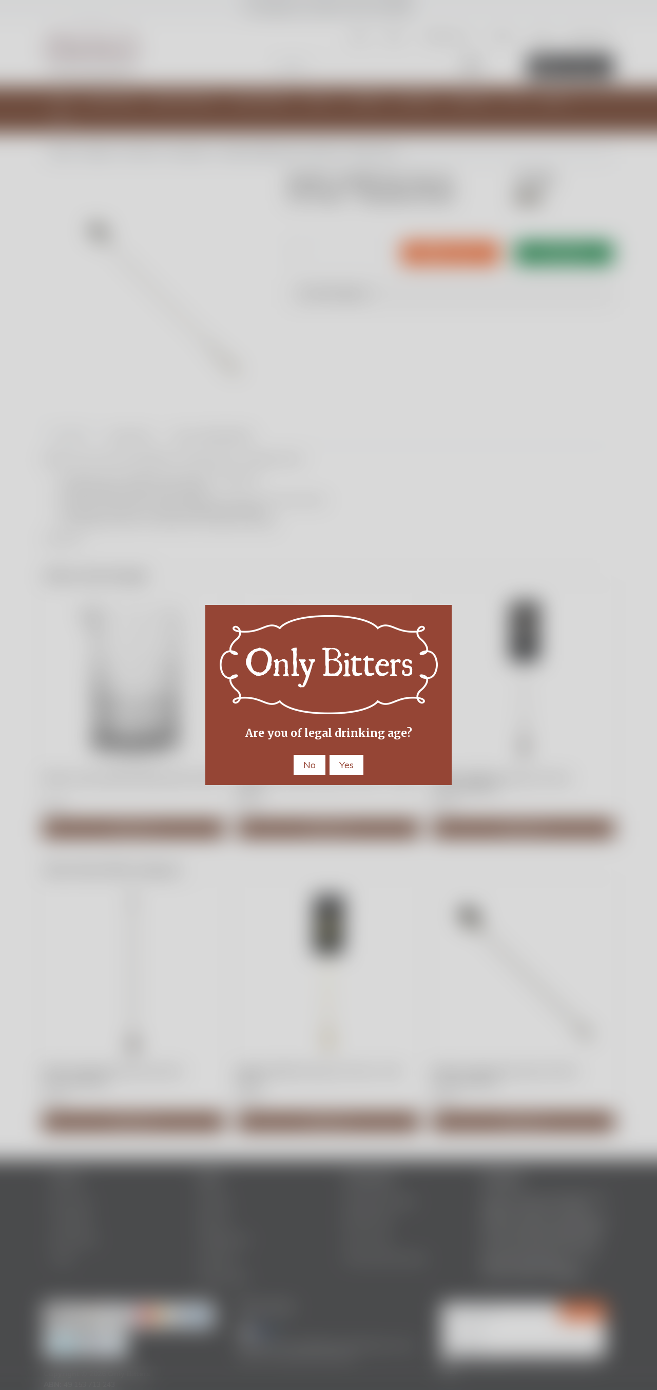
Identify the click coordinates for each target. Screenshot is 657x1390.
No (309, 765)
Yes (346, 765)
